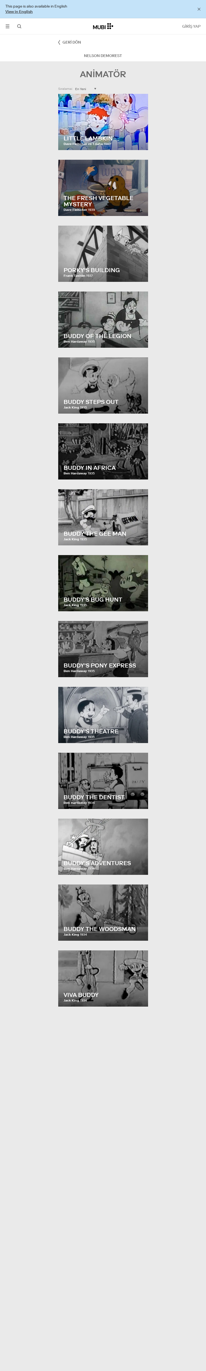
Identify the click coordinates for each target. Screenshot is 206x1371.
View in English (19, 11)
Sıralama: (65, 89)
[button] (7, 26)
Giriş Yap (191, 26)
